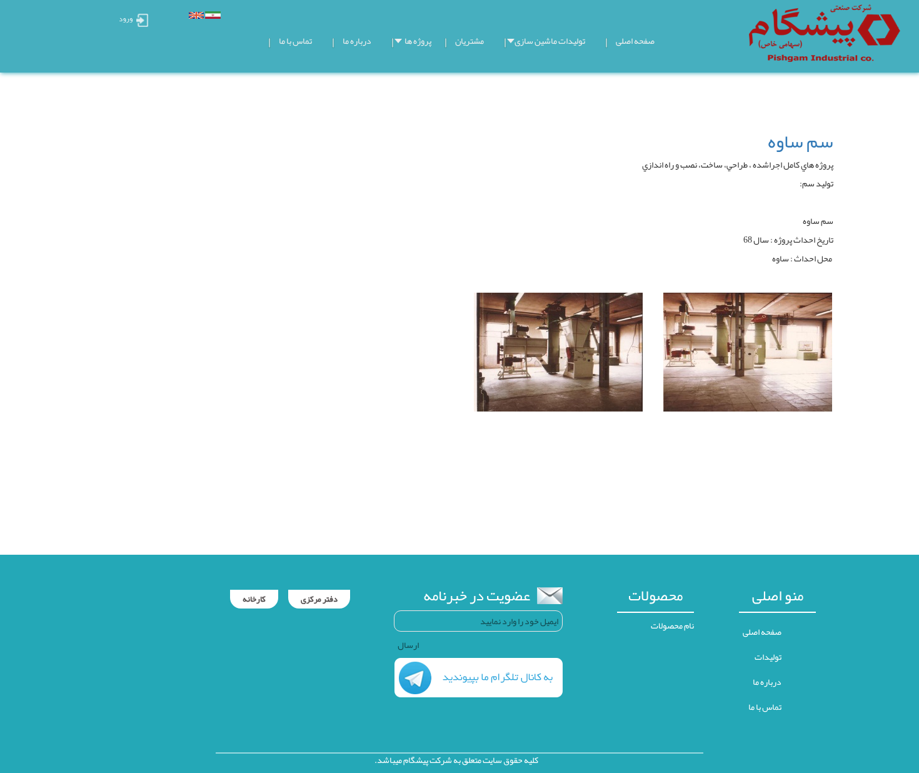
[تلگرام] (478, 680)
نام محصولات (672, 625)
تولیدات (768, 656)
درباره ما (767, 681)
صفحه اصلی (762, 631)
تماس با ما (764, 706)
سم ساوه (800, 141)
